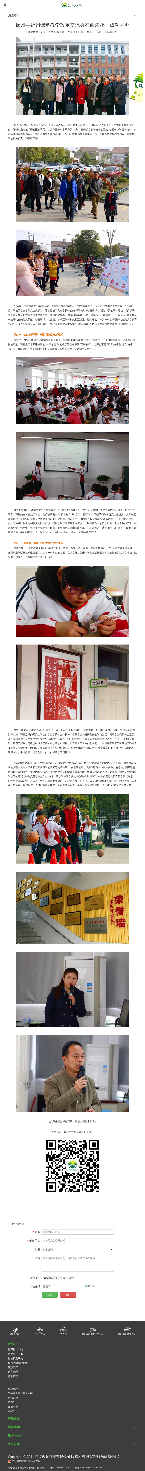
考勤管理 (13, 1376)
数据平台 (13, 1406)
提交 (49, 1294)
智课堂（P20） (16, 1354)
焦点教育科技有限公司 (52, 1456)
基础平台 (13, 1411)
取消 (68, 1294)
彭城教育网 (111, 32)
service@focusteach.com (92, 1467)
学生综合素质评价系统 (20, 1393)
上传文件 (35, 1277)
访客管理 (13, 1371)
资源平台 (13, 1402)
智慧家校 (13, 1397)
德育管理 (13, 1389)
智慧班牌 (13, 1367)
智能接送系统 (15, 1358)
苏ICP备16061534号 (101, 1456)
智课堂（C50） (16, 1349)
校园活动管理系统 (18, 1363)
